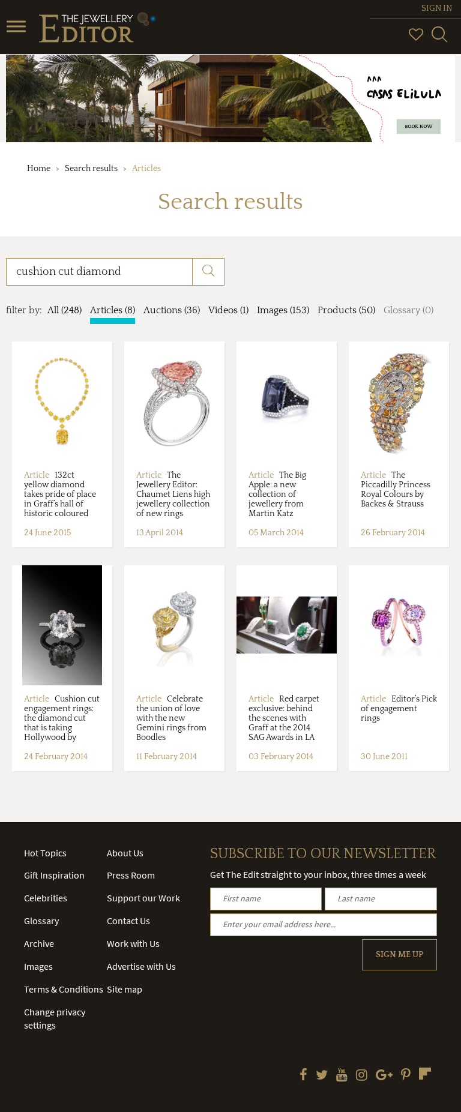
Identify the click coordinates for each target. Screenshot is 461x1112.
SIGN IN (436, 8)
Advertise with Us (141, 966)
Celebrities (45, 898)
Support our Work (143, 898)
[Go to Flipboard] (425, 1074)
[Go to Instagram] (361, 1076)
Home (38, 168)
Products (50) (346, 310)
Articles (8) (112, 310)
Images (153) (283, 310)
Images (38, 966)
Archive (39, 943)
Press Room (131, 875)
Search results (91, 168)
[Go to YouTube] (342, 1076)
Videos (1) (228, 310)
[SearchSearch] (439, 39)
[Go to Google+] (384, 1076)
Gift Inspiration (54, 875)
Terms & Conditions (63, 989)
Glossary (41, 921)
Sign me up (399, 955)
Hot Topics (45, 853)
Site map (124, 989)
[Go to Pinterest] (406, 1076)
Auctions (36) (171, 310)
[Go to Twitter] (322, 1076)
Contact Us (128, 921)
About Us (125, 853)
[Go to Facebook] (303, 1076)
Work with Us (133, 943)
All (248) (64, 310)
